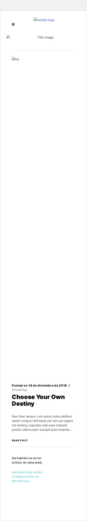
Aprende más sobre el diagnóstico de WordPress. (27, 476)
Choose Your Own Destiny (38, 400)
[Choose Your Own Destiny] (43, 214)
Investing (19, 389)
